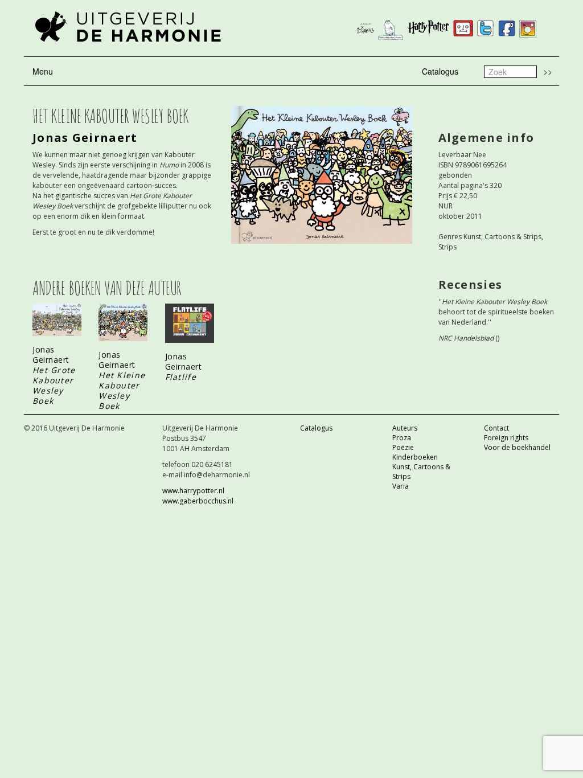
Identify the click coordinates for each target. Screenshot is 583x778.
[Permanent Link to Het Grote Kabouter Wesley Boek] (56, 320)
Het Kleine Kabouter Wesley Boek (121, 390)
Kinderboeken (415, 457)
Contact (496, 428)
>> (547, 71)
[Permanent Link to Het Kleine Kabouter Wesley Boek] (122, 322)
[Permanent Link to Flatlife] (189, 323)
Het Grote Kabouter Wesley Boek (54, 385)
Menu (42, 71)
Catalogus (440, 71)
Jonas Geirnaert (85, 137)
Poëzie (403, 447)
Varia (400, 486)
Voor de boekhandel (517, 447)
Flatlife (180, 376)
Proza (401, 438)
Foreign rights (506, 438)
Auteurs (404, 428)
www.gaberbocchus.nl (197, 501)
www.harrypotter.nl (193, 491)
